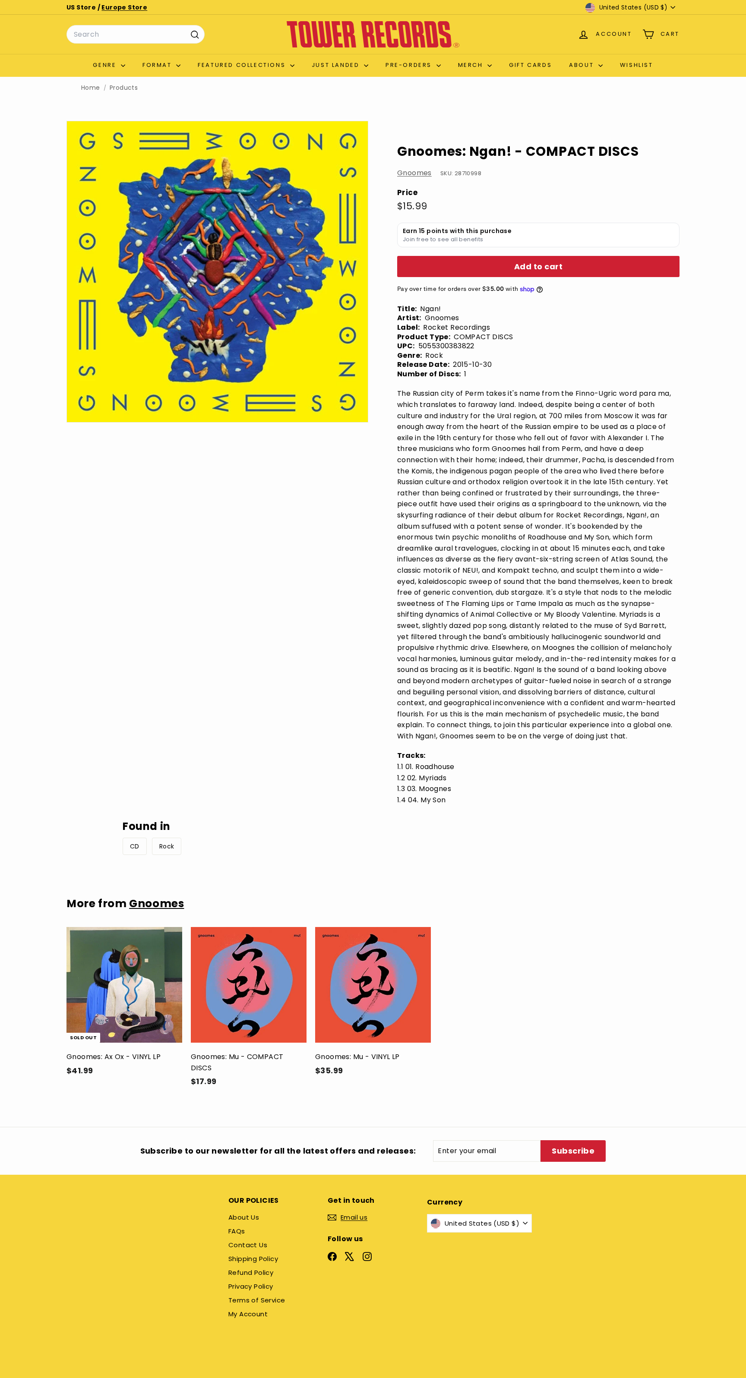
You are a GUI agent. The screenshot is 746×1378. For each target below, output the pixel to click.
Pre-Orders (410, 65)
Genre (106, 65)
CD (134, 846)
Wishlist (636, 65)
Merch (472, 65)
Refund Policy (250, 1272)
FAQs (236, 1231)
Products (124, 88)
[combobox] (135, 34)
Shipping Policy (253, 1258)
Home (90, 88)
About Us (243, 1217)
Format (158, 65)
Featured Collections (243, 65)
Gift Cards (530, 65)
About (582, 65)
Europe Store (124, 7)
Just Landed (337, 65)
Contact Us (247, 1244)
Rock (166, 846)
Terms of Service (256, 1300)
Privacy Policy (250, 1286)
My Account (248, 1313)
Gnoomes (414, 173)
